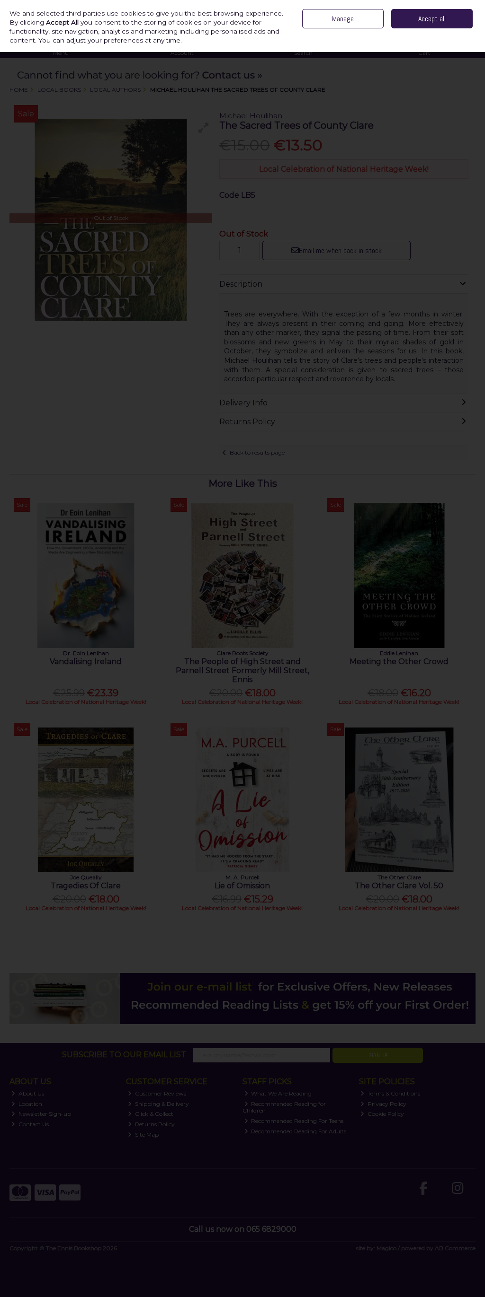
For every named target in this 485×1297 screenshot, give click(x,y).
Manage (343, 19)
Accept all (432, 19)
